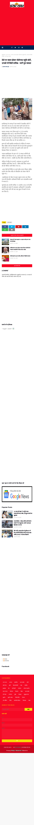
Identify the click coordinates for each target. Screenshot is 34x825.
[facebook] (12, 47)
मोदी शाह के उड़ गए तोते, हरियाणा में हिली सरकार (20, 256)
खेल (21, 685)
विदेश (10, 700)
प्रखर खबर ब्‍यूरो (6, 66)
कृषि (10, 685)
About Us (25, 750)
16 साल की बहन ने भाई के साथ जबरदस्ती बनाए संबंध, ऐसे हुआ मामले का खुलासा (23, 513)
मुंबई (15, 694)
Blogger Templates (17, 750)
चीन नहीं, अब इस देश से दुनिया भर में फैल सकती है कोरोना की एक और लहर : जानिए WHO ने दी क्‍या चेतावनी (23, 532)
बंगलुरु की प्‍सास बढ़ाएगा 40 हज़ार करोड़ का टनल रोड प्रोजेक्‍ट (20, 240)
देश (8, 688)
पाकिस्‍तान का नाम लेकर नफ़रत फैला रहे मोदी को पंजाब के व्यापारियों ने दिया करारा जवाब (20, 248)
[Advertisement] (17, 26)
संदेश (5, 659)
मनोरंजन (10, 694)
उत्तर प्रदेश (22, 682)
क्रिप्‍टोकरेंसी (15, 685)
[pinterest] (22, 47)
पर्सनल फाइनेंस (26, 688)
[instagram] (19, 47)
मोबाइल (19, 694)
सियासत (24, 700)
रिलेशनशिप (17, 697)
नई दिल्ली (14, 688)
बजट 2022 (5, 691)
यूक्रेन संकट (10, 697)
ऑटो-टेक (5, 685)
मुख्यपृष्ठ (3, 54)
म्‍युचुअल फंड (26, 694)
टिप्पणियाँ (6, 661)
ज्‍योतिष (25, 685)
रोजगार (23, 697)
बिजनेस (11, 691)
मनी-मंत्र (4, 694)
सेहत (29, 700)
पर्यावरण (19, 688)
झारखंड (4, 688)
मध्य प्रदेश (27, 691)
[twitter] (15, 47)
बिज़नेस (16, 691)
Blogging (18, 747)
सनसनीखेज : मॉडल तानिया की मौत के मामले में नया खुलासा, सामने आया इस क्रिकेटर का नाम (22, 523)
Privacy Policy (10, 750)
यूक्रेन (4, 697)
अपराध (10, 682)
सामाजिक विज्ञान (17, 700)
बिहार (22, 691)
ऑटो (28, 682)
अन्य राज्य (8, 54)
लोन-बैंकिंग (5, 700)
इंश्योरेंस (15, 682)
